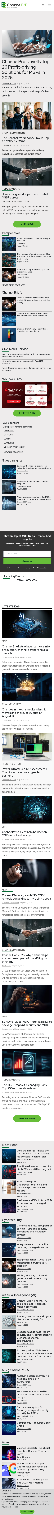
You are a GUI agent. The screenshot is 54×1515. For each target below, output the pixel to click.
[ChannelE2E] (14, 5)
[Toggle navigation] (49, 5)
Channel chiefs (11, 704)
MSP (4, 641)
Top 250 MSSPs (11, 188)
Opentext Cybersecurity (14, 447)
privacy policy (40, 1504)
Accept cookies (27, 1511)
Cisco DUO (8, 435)
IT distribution (11, 763)
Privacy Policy (43, 568)
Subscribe (27, 561)
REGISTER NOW (27, 413)
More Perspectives (13, 285)
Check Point (9, 431)
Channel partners (13, 132)
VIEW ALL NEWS (27, 1118)
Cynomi (7, 439)
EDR (4, 826)
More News (27, 224)
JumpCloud (9, 443)
